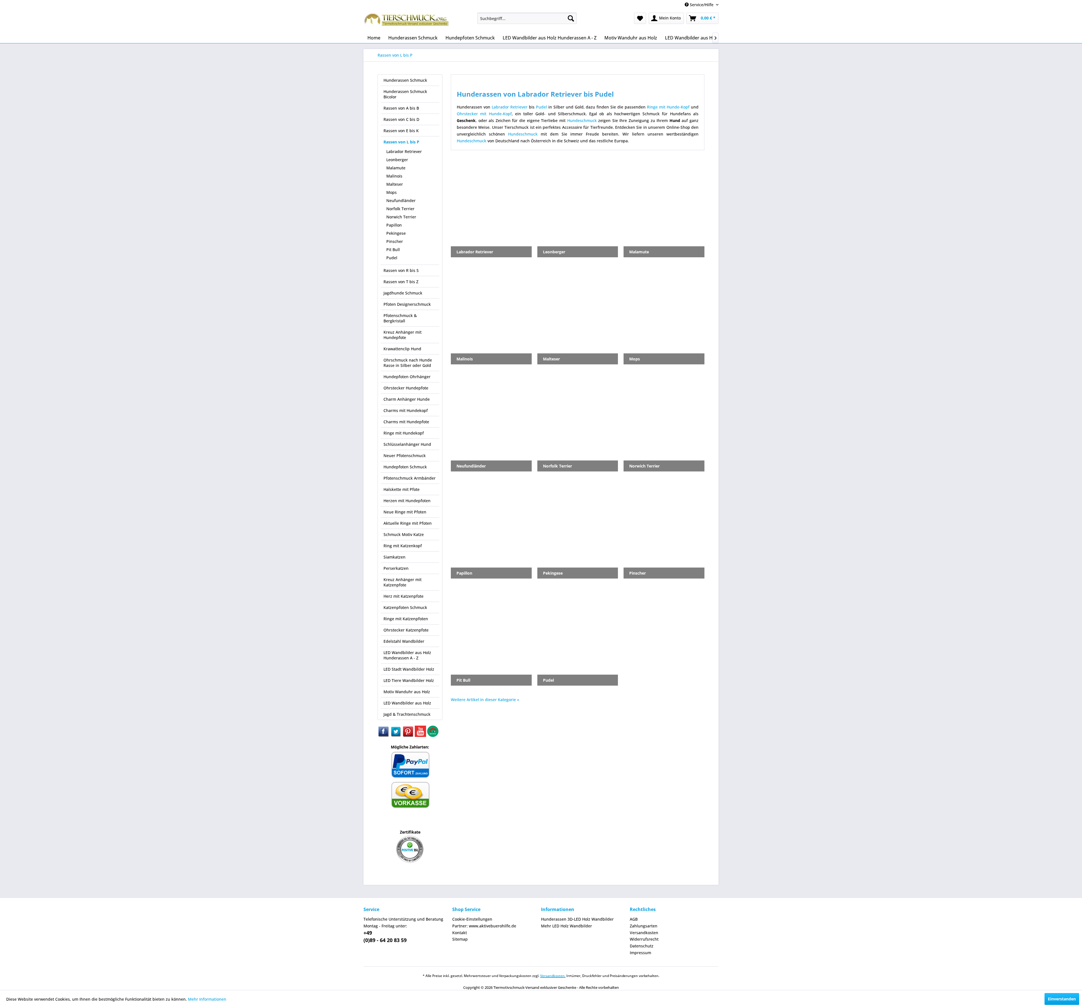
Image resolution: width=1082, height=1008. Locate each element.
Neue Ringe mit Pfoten (404, 512)
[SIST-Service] (432, 735)
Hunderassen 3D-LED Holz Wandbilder (577, 919)
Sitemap (460, 939)
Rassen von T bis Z (400, 281)
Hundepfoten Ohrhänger (407, 376)
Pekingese (396, 233)
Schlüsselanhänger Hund (407, 444)
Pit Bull (393, 249)
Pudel (391, 257)
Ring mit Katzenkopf (402, 545)
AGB (634, 919)
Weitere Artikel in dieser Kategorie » (485, 699)
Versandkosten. (553, 975)
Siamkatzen (394, 557)
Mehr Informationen (207, 999)
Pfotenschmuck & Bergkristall (400, 318)
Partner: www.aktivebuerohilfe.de (484, 926)
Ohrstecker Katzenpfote (406, 630)
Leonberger (397, 159)
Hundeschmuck (582, 120)
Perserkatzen (396, 568)
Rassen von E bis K (401, 130)
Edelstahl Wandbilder (403, 641)
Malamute (395, 167)
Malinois (394, 176)
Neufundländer (401, 200)
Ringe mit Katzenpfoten (405, 618)
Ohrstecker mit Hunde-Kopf (484, 113)
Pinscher (394, 241)
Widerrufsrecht (644, 939)
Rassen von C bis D (401, 119)
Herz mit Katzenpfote (403, 596)
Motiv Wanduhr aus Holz (406, 691)
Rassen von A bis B (401, 108)
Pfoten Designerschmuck (407, 304)
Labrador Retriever (404, 151)
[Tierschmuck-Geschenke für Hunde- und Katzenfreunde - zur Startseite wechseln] (407, 21)
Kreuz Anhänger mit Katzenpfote (402, 582)
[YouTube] (421, 735)
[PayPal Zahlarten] (410, 777)
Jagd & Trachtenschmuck (407, 714)
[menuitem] (527, 18)
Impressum (640, 952)
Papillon (394, 225)
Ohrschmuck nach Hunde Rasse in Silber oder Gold (407, 362)
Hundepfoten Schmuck (405, 466)
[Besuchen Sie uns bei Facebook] (384, 735)
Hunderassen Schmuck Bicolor (405, 94)
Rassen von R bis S (401, 270)
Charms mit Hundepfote (406, 421)
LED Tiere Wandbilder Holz (408, 680)
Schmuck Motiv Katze (403, 534)
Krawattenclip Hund (402, 348)
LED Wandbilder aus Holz (407, 703)
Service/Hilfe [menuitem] (702, 4)
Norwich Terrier (401, 217)
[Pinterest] (408, 735)
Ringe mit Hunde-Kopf (668, 107)
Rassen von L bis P (401, 142)
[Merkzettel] (640, 18)
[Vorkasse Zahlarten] (410, 807)
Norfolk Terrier (400, 208)
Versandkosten (644, 932)
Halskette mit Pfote (401, 489)
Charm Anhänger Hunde (406, 399)
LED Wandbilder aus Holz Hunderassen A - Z (407, 655)
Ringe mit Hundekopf (403, 433)
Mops (391, 192)
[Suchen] (571, 18)
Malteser (394, 184)
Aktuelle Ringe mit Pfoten (407, 523)
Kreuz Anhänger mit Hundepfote (402, 334)
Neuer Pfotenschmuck (404, 455)
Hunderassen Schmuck (405, 80)
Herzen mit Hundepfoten (407, 500)
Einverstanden (1062, 999)
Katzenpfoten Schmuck (405, 607)
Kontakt (459, 932)
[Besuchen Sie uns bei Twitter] (396, 735)
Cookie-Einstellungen (472, 919)
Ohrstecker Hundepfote (405, 388)
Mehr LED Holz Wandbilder (566, 926)
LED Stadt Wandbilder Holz (408, 669)
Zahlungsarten (643, 926)
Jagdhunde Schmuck (402, 293)
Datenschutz (641, 946)
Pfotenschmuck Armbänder (409, 478)
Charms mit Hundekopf (405, 410)
